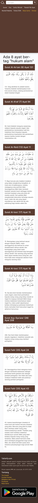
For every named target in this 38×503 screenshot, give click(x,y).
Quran (5, 7)
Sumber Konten (7, 477)
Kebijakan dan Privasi (9, 479)
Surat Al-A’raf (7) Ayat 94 (17, 101)
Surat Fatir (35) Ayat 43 (17, 388)
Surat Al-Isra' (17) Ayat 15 (18, 212)
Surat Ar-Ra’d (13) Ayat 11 (18, 147)
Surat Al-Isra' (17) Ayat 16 (18, 268)
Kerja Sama (26, 11)
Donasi (34, 11)
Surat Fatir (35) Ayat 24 (17, 350)
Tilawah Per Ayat (29, 7)
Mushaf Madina (7, 11)
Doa (10, 7)
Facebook (5, 481)
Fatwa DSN (17, 11)
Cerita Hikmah (17, 7)
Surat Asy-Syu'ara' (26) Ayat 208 (17, 319)
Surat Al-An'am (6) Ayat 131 (19, 67)
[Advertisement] (19, 33)
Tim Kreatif (5, 475)
